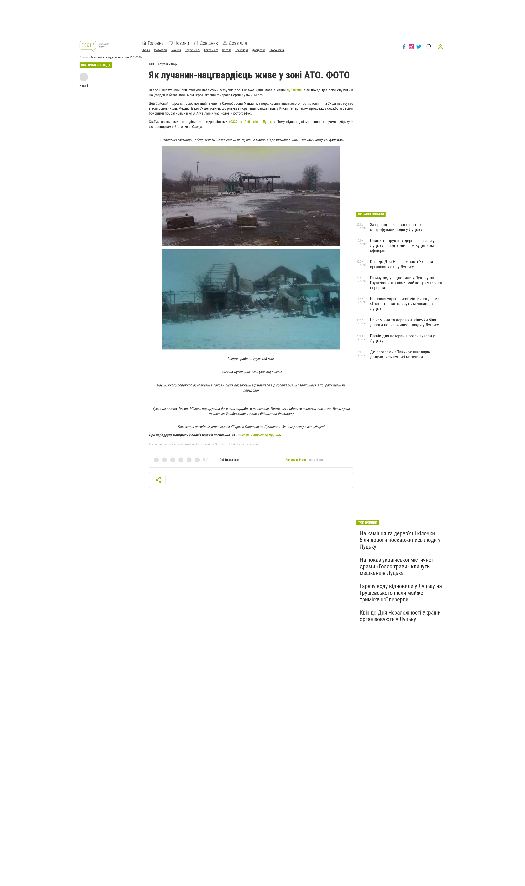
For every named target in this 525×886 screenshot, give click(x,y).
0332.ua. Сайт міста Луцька (251, 122)
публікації (294, 90)
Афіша (146, 50)
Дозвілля (238, 43)
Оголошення (276, 50)
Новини (181, 43)
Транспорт (241, 50)
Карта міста (211, 50)
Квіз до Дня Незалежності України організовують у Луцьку (401, 264)
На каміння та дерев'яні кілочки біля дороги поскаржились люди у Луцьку (404, 322)
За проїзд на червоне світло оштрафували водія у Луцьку (396, 227)
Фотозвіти (160, 50)
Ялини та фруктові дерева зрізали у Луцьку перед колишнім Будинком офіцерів (402, 245)
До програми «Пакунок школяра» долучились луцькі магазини (400, 354)
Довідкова (258, 50)
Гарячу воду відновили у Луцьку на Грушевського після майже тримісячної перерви (406, 282)
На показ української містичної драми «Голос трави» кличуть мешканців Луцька (404, 303)
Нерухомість (192, 50)
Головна (156, 43)
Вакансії (176, 50)
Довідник (209, 43)
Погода (226, 50)
